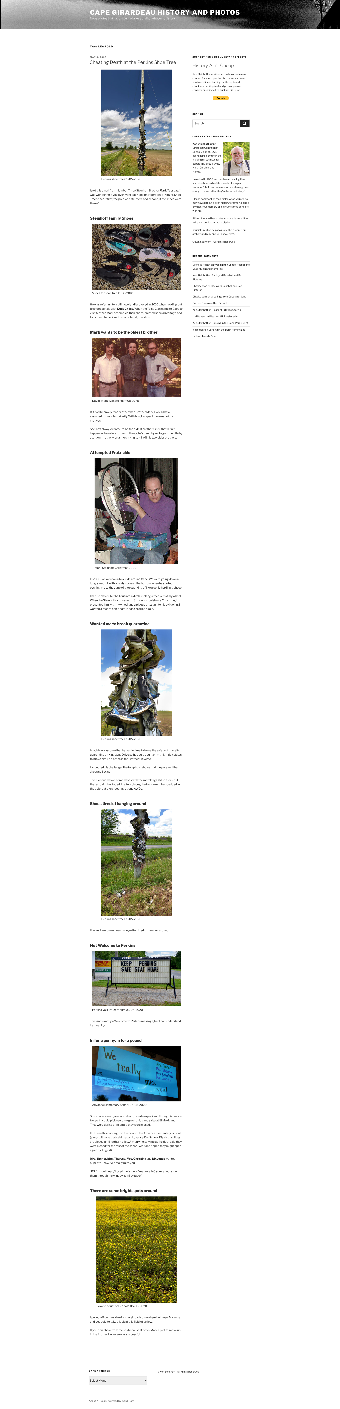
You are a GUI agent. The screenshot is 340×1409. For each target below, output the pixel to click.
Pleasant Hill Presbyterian (226, 309)
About (92, 1400)
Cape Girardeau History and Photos (165, 12)
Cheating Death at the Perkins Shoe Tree (133, 62)
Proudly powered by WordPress (116, 1400)
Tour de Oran (209, 336)
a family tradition (139, 317)
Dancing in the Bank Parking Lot (230, 322)
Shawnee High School (214, 303)
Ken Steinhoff (200, 275)
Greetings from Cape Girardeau (228, 296)
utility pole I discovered (133, 304)
